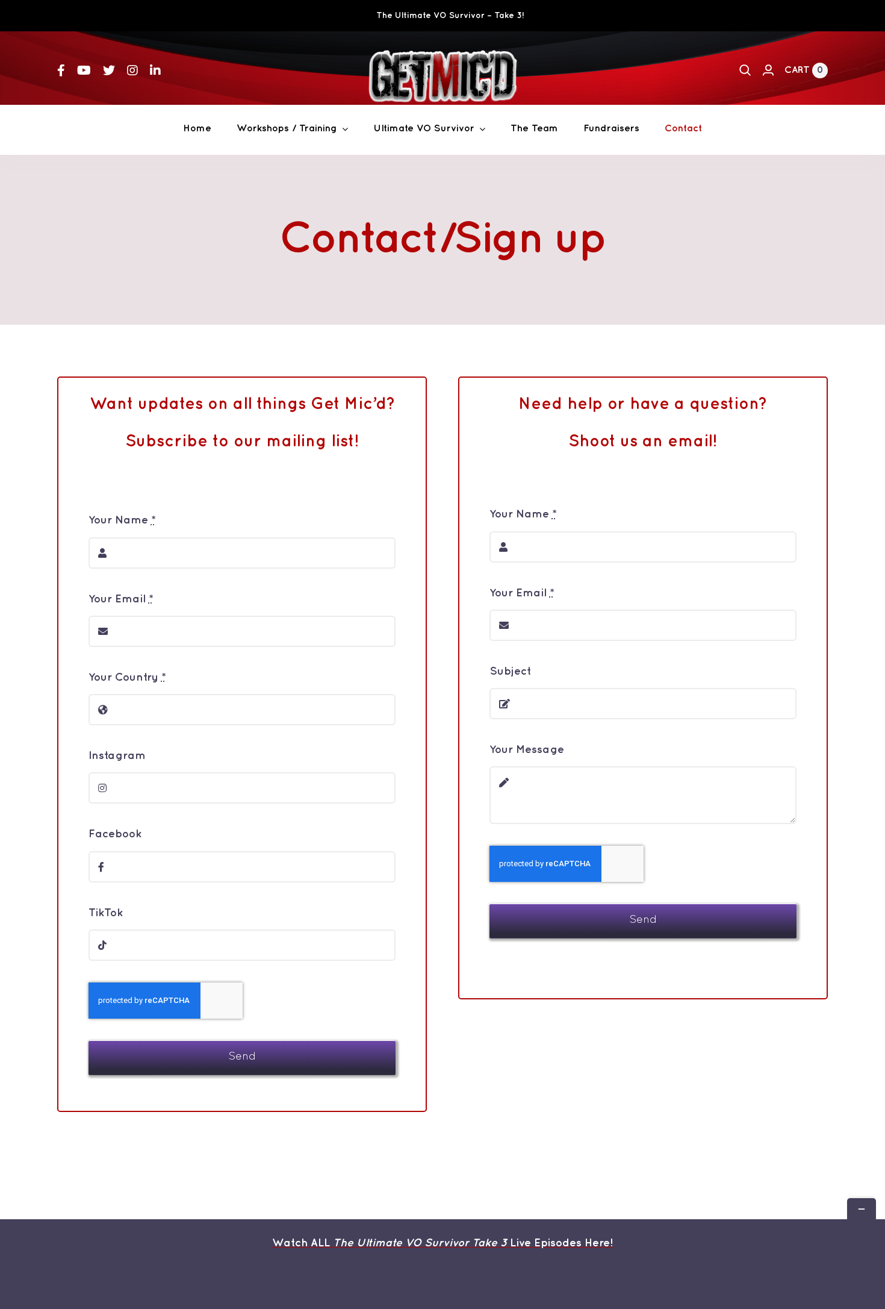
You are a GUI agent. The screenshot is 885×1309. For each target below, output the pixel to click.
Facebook (114, 834)
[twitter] (109, 70)
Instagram (117, 756)
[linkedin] (155, 70)
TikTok (105, 913)
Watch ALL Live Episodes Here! (442, 1243)
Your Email (121, 599)
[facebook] (61, 70)
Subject (510, 671)
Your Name (122, 520)
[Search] (745, 70)
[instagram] (132, 70)
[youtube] (84, 70)
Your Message (526, 750)
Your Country (127, 678)
